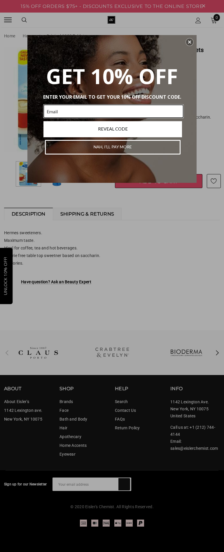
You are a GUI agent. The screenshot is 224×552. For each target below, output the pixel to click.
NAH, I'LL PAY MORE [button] (113, 146)
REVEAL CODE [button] (113, 128)
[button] (189, 42)
